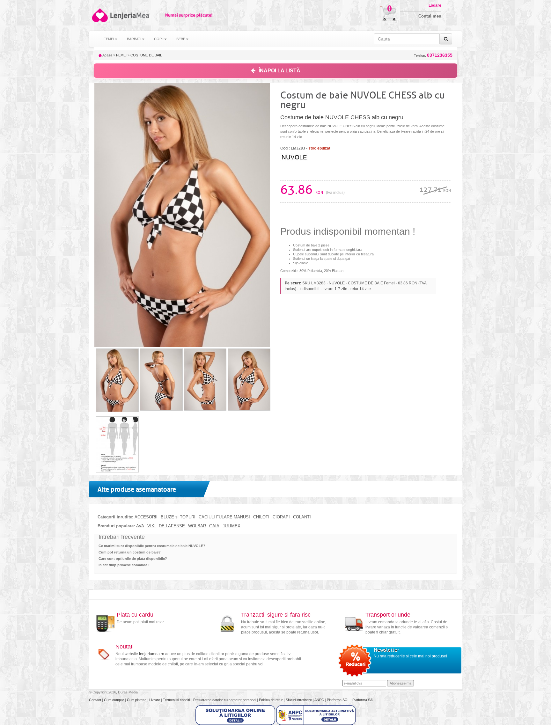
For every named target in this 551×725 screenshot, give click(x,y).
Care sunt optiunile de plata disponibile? (133, 558)
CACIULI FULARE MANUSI (224, 517)
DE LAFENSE (172, 526)
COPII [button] (159, 39)
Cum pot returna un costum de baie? (130, 552)
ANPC (319, 700)
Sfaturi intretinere (299, 700)
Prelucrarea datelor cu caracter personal (225, 700)
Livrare (155, 700)
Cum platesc (137, 700)
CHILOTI (261, 517)
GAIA (214, 526)
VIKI (151, 526)
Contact (95, 700)
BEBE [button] (180, 39)
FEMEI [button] (109, 39)
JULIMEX (231, 526)
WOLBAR (197, 526)
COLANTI (302, 517)
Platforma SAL (363, 700)
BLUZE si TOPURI (178, 517)
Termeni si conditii (177, 700)
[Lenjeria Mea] (99, 15)
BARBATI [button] (134, 39)
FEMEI (121, 55)
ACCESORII (146, 517)
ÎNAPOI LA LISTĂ (279, 70)
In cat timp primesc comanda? (124, 565)
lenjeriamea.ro (151, 654)
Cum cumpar (114, 700)
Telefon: (433, 55)
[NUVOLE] (305, 156)
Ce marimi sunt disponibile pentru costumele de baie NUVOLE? (152, 546)
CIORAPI (281, 517)
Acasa (107, 55)
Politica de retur (271, 700)
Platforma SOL (338, 700)
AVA (140, 526)
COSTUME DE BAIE (146, 55)
